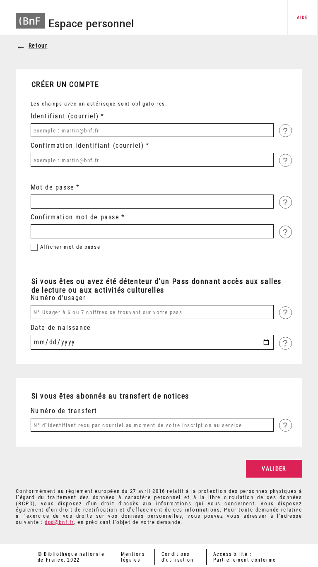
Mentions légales (133, 557)
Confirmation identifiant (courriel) (87, 145)
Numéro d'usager (58, 298)
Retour (38, 45)
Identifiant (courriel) (65, 116)
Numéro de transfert (64, 411)
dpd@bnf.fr (59, 522)
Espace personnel (91, 23)
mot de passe (70, 247)
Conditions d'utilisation (177, 557)
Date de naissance (61, 328)
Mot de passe (53, 187)
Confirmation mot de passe (75, 217)
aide (302, 17)
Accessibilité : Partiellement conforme (244, 557)
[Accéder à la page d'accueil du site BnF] (30, 16)
